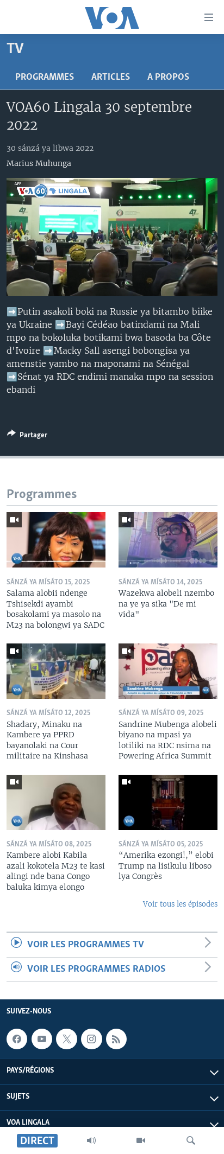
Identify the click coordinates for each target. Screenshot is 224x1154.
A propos (168, 77)
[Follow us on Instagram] (91, 1039)
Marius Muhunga (39, 163)
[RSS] (116, 1039)
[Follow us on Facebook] (17, 1039)
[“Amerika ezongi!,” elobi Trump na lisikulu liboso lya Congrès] (168, 802)
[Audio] (91, 1140)
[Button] (27, 436)
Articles (110, 77)
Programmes (44, 77)
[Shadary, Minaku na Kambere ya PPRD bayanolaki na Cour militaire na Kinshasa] (56, 671)
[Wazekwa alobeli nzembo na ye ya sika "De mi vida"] (168, 540)
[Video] (141, 1140)
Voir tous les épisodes (180, 904)
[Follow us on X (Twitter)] (66, 1039)
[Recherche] (191, 1140)
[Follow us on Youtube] (42, 1039)
